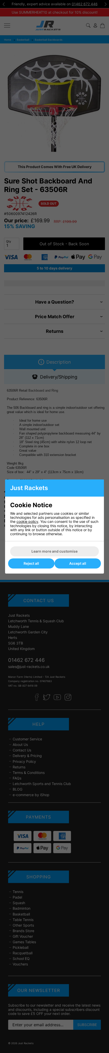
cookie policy (27, 521)
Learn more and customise (54, 551)
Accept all (77, 563)
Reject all (31, 563)
